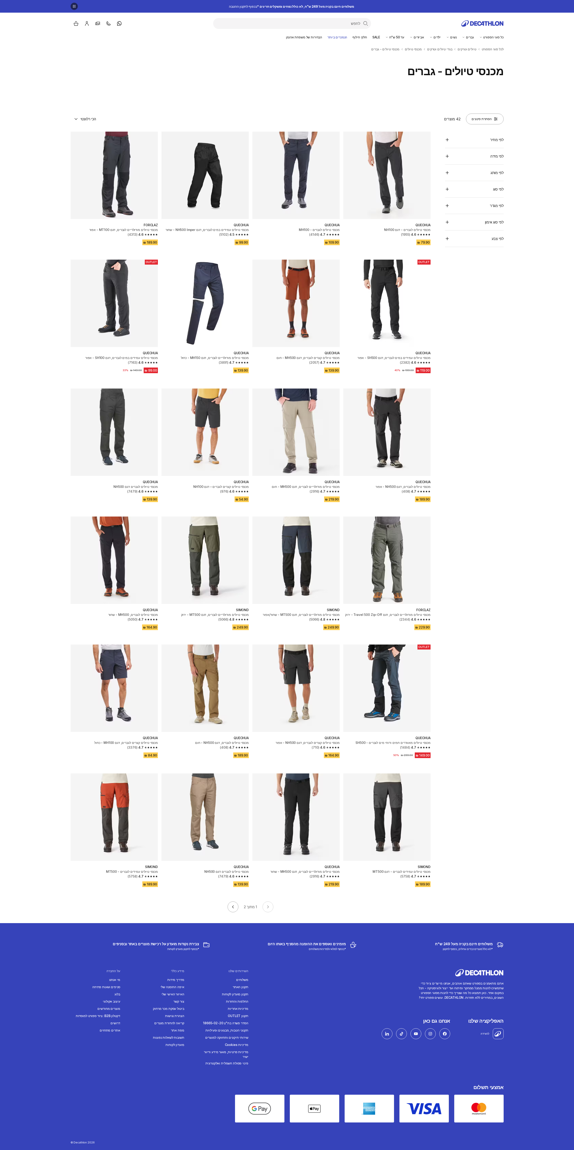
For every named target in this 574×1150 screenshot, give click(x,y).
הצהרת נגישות (174, 1016)
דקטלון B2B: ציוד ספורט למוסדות (98, 1016)
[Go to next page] (233, 906)
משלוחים (242, 980)
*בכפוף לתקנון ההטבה (291, 6)
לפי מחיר (497, 139)
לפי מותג (497, 172)
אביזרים (418, 37)
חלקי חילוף (360, 37)
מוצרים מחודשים (108, 1008)
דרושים (115, 1023)
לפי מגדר (497, 205)
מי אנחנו (114, 980)
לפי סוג (498, 189)
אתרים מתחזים (110, 1030)
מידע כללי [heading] (177, 971)
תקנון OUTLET (238, 1016)
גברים (469, 37)
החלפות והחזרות (237, 1001)
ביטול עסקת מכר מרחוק (168, 1008)
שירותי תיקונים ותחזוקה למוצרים (226, 1037)
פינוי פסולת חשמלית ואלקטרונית (226, 1063)
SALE (376, 37)
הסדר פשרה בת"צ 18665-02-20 (225, 1023)
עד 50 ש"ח (396, 37)
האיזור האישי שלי (172, 994)
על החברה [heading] (113, 971)
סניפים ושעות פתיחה (106, 987)
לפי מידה (497, 156)
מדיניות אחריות (238, 1008)
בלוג (117, 994)
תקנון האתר (240, 987)
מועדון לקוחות (175, 1045)
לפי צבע (498, 238)
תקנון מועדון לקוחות (235, 994)
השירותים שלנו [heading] (238, 971)
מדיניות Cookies (236, 1045)
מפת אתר (177, 1030)
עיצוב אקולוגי (111, 1001)
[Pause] (74, 6)
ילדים (437, 37)
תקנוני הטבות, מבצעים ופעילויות (226, 1030)
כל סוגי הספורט (493, 37)
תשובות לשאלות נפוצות (168, 1037)
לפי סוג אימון (494, 222)
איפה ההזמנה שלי (172, 987)
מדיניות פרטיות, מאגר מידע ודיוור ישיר (226, 1054)
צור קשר (178, 1001)
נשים (452, 37)
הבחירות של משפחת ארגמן (304, 37)
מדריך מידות (175, 980)
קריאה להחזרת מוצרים (169, 1023)
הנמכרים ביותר (337, 37)
